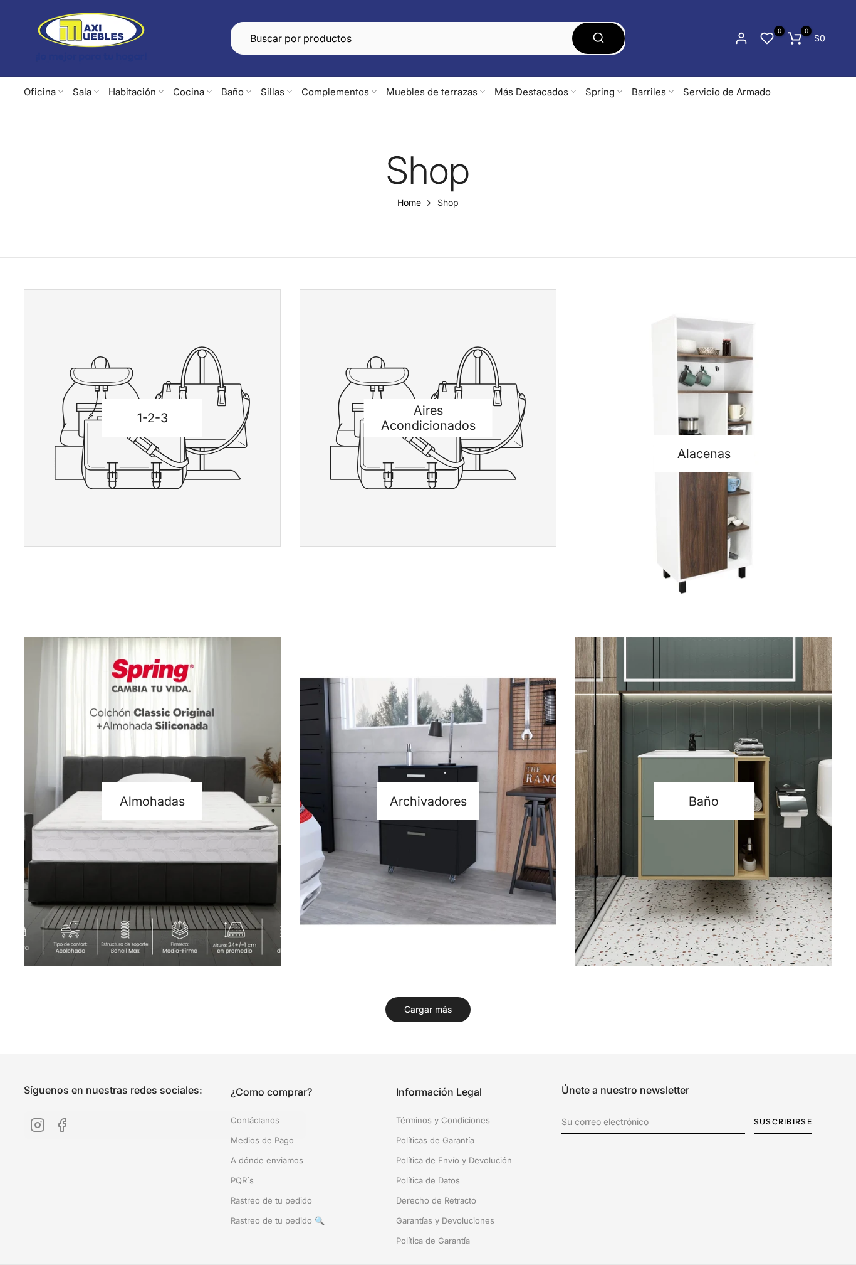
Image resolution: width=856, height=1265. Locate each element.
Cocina (188, 92)
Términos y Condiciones (443, 1120)
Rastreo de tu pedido (271, 1200)
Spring (600, 92)
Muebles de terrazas (432, 92)
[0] (767, 38)
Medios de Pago (262, 1140)
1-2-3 (152, 417)
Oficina (40, 92)
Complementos (335, 92)
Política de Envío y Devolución (454, 1160)
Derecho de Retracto (436, 1200)
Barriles (649, 92)
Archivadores (428, 801)
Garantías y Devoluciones (445, 1220)
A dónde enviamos (267, 1160)
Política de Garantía (433, 1241)
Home (409, 202)
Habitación (132, 92)
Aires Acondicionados (428, 418)
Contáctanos (255, 1120)
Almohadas (152, 801)
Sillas (272, 92)
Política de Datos (428, 1180)
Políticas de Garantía (435, 1140)
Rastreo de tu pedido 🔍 (278, 1220)
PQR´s (242, 1180)
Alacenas (704, 453)
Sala (82, 92)
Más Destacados (531, 92)
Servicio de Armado (727, 92)
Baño (232, 92)
